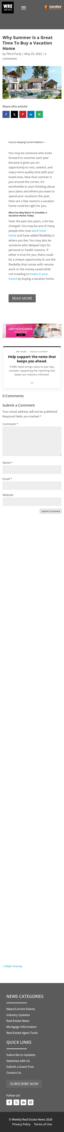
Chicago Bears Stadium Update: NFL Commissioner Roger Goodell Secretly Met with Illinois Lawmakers (31, 868)
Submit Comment (50, 511)
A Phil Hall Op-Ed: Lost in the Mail (29, 937)
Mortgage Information (21, 1027)
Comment (10, 424)
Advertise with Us (18, 1061)
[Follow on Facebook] (9, 1102)
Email (7, 479)
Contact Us (13, 1073)
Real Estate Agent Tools (22, 1033)
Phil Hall (15, 589)
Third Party (13, 54)
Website (7, 495)
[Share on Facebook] (6, 114)
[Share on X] (14, 114)
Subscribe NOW (24, 1083)
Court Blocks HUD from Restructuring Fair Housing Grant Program (27, 721)
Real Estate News (17, 1021)
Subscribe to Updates (20, 1055)
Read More (22, 298)
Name (7, 463)
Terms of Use (43, 1124)
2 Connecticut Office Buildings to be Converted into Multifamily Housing (30, 793)
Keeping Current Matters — (31, 142)
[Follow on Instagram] (30, 1102)
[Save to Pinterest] (22, 114)
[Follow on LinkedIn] (23, 1102)
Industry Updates (18, 1015)
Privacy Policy (21, 1124)
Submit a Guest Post (20, 1067)
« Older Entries (12, 966)
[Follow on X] (16, 1102)
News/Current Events (20, 1009)
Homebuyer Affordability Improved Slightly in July (26, 646)
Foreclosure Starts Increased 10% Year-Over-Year (29, 573)
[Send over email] (39, 114)
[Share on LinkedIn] (30, 114)
